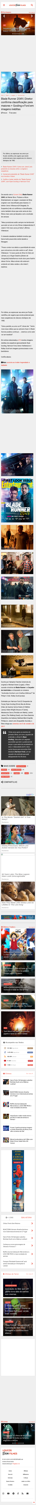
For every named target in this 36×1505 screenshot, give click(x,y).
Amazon (6, 1000)
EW (20, 340)
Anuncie (25, 1485)
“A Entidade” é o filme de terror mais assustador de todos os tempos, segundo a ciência (17, 1438)
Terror (5, 1028)
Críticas (26, 1478)
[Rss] (23, 1493)
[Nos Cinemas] (18, 919)
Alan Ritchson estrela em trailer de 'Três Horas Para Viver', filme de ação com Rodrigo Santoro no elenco (17, 971)
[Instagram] (3, 1493)
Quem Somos (10, 1481)
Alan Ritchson (7, 965)
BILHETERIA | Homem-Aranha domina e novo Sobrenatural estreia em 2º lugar (21, 1094)
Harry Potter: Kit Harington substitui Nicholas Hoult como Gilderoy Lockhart (21, 1082)
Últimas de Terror (12, 1274)
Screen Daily (17, 195)
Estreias (10, 1478)
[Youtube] (8, 1493)
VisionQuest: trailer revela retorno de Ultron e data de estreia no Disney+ (20, 1117)
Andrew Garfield (8, 984)
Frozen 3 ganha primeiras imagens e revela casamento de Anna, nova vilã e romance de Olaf (21, 1129)
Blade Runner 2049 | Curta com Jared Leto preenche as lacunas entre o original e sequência (16, 169)
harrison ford (21, 95)
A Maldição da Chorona (11, 1285)
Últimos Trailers (9, 927)
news (7, 95)
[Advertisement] (18, 53)
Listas (5, 1422)
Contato (10, 1485)
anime (5, 948)
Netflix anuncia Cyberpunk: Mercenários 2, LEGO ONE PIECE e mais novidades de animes (18, 954)
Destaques (6, 12)
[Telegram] (13, 1493)
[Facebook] (18, 1493)
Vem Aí (10, 1474)
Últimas (8, 1074)
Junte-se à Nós (25, 1481)
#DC (5, 25)
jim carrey (8, 1302)
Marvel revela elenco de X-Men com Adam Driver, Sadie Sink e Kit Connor (21, 1141)
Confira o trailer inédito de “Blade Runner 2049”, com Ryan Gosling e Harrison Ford (16, 180)
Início (2, 95)
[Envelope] (27, 1493)
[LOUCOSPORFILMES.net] (17, 5)
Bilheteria (25, 1474)
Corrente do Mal (9, 1321)
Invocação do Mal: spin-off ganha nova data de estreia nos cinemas (17, 1291)
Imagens (13, 95)
